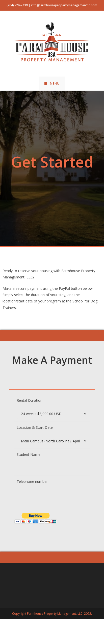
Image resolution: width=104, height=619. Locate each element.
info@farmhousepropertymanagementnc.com (64, 5)
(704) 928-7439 (17, 5)
